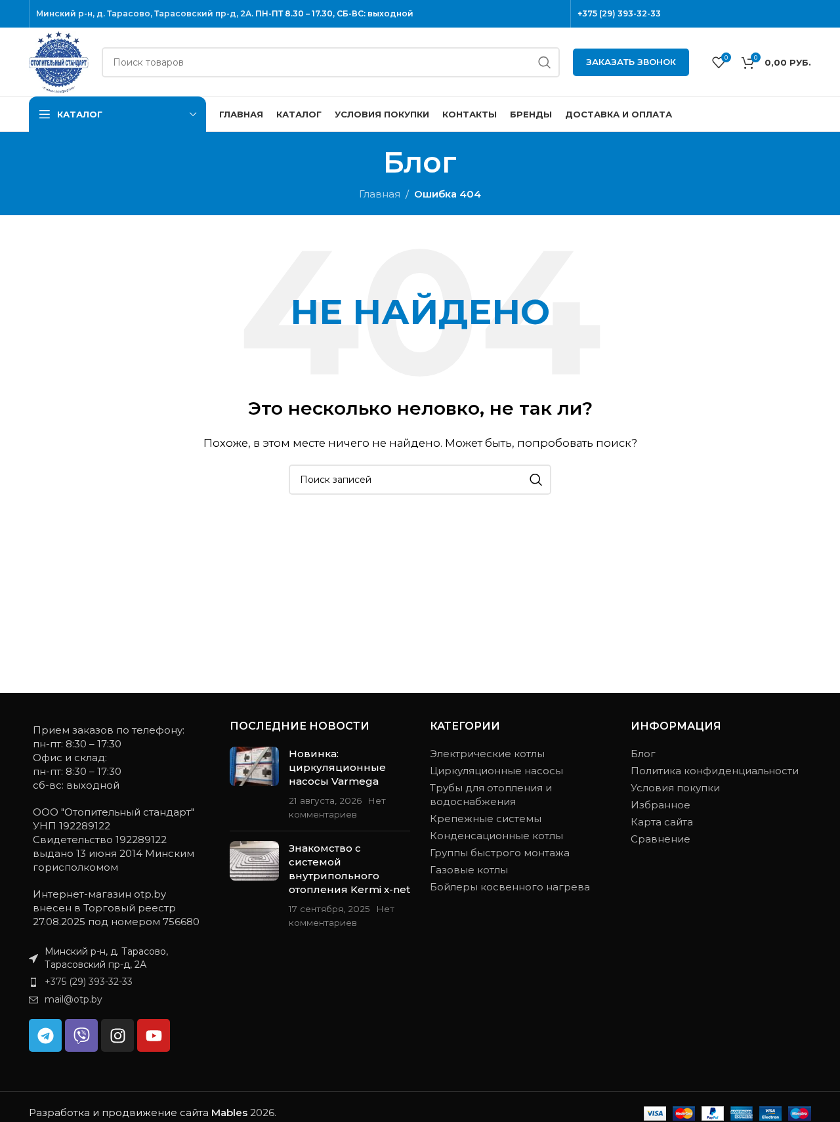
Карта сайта (662, 822)
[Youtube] (153, 1035)
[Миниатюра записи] (254, 784)
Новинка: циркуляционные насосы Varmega (337, 767)
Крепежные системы (485, 818)
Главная (379, 194)
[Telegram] (45, 1035)
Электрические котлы (487, 753)
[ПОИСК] (545, 62)
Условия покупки (675, 787)
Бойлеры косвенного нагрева (510, 887)
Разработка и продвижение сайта (138, 1112)
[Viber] (81, 1035)
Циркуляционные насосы (496, 770)
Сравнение (660, 839)
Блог (643, 753)
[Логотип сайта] (59, 60)
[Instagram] (117, 1035)
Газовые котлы (469, 869)
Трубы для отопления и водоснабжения (491, 794)
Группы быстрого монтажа (500, 852)
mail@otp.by (73, 999)
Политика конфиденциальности (715, 770)
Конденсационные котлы (496, 835)
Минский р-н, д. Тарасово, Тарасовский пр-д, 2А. (144, 13)
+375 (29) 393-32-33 (619, 13)
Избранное (660, 805)
